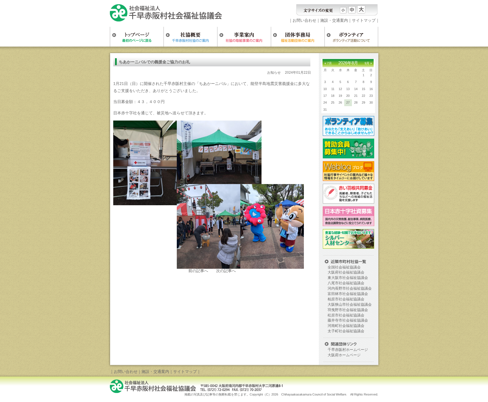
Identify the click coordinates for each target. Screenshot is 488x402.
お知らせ (274, 73)
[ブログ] (347, 179)
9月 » (368, 63)
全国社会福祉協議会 (344, 267)
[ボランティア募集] (347, 134)
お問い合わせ (304, 20)
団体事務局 (297, 37)
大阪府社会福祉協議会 (346, 272)
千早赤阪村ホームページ (348, 350)
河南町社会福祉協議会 (346, 326)
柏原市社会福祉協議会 (346, 299)
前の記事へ (198, 270)
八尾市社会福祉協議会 (346, 283)
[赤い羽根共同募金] (347, 201)
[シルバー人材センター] (347, 246)
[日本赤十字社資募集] (347, 224)
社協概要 (190, 37)
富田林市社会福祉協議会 (348, 294)
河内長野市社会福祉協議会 (350, 288)
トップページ (137, 37)
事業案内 (244, 37)
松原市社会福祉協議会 (346, 315)
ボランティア (351, 37)
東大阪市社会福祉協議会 (348, 278)
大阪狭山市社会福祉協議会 (350, 305)
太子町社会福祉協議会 (346, 331)
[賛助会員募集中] (347, 156)
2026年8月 (348, 63)
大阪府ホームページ (344, 355)
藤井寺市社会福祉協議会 (348, 320)
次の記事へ (226, 270)
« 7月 (328, 63)
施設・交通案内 (334, 20)
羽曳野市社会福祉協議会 (348, 310)
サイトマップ (364, 20)
